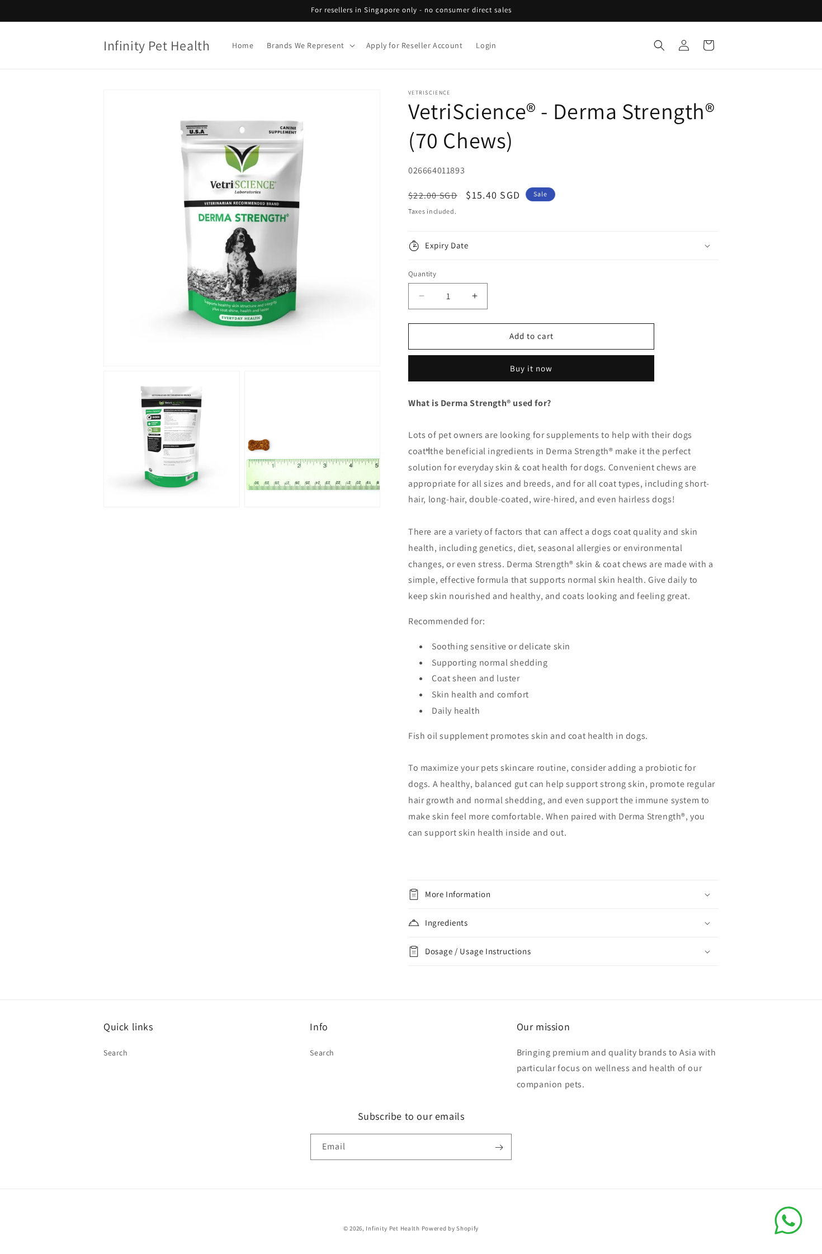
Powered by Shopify (450, 1228)
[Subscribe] (498, 1147)
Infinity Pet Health (392, 1228)
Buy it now (531, 368)
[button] (309, 45)
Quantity (422, 274)
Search (115, 1053)
